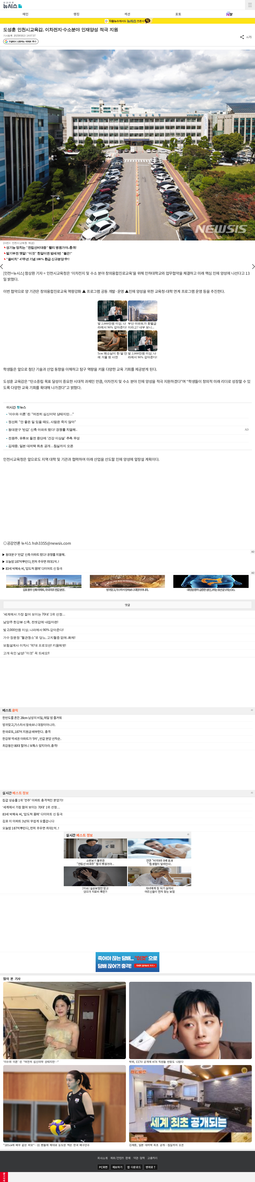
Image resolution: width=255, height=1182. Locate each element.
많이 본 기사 (12, 978)
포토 (178, 14)
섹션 (127, 14)
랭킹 (76, 14)
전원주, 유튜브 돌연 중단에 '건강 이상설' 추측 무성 (44, 438)
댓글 (127, 605)
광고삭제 (4, 1177)
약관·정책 (139, 1158)
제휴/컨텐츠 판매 (120, 1158)
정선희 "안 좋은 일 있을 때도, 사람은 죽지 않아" (42, 422)
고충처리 (152, 1158)
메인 (25, 14)
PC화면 (103, 1167)
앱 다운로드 (134, 1167)
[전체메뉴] (250, 5)
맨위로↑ (151, 1167)
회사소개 (102, 1158)
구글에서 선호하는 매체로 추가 (22, 41)
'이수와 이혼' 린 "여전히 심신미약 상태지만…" (41, 414)
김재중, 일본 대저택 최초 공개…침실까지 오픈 (40, 446)
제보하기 (117, 1167)
